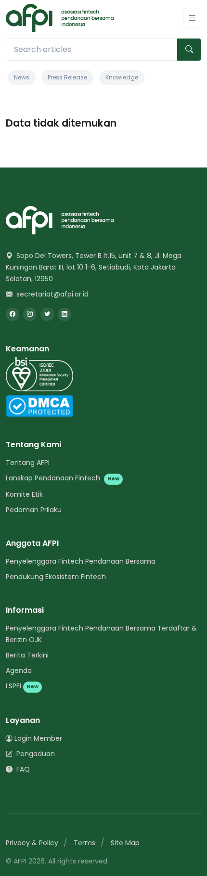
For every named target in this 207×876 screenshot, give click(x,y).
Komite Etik (24, 494)
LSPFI (22, 686)
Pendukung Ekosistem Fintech (56, 576)
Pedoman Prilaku (34, 510)
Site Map (125, 843)
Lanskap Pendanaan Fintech (62, 478)
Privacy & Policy (32, 843)
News (21, 77)
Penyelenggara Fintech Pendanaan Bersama (80, 561)
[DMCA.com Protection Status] (39, 405)
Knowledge (121, 77)
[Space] (60, 219)
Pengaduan (34, 754)
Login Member (38, 738)
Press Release (67, 77)
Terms (84, 843)
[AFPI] (60, 18)
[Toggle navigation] (192, 18)
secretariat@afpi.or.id (51, 294)
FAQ (22, 769)
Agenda (19, 670)
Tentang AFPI (28, 462)
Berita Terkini (27, 655)
